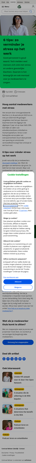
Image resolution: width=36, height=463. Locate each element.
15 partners (23, 210)
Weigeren (18, 287)
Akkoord (18, 282)
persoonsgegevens (10, 206)
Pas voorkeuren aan (10, 277)
